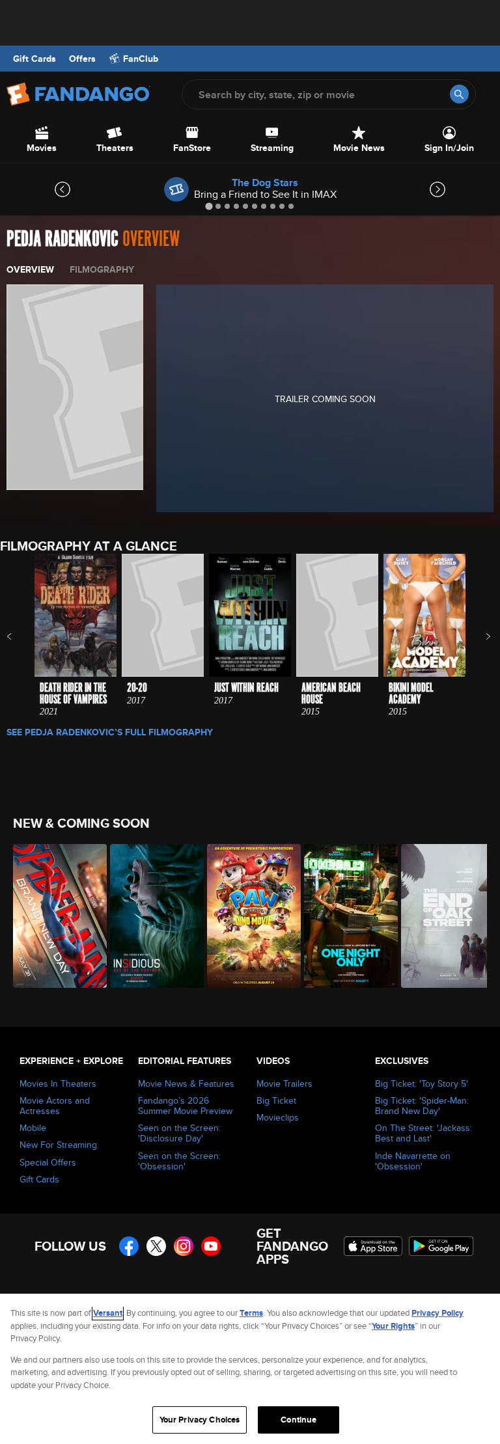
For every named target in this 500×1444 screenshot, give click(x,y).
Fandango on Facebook (129, 1246)
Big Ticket (276, 1100)
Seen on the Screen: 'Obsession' (179, 1161)
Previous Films (21, 636)
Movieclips (278, 1117)
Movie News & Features (186, 1083)
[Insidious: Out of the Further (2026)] (151, 916)
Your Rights (393, 1326)
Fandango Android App (441, 1246)
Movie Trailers (284, 1083)
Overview (30, 269)
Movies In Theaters (58, 1083)
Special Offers (48, 1162)
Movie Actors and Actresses (55, 1105)
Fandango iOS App (373, 1246)
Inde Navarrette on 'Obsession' (413, 1161)
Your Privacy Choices (200, 1419)
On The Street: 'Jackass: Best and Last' (423, 1133)
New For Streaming (58, 1144)
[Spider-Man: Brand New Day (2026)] (54, 916)
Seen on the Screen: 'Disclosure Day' (179, 1133)
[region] (250, 1369)
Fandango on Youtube (211, 1246)
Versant (107, 1313)
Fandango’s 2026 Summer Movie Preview (185, 1105)
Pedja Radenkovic (62, 239)
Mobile (33, 1127)
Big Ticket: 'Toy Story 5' (421, 1083)
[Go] (459, 94)
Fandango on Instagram (183, 1246)
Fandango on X (156, 1246)
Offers (82, 58)
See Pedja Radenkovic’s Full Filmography (110, 732)
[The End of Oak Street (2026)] (442, 916)
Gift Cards (34, 58)
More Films (479, 636)
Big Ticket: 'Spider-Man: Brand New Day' (422, 1105)
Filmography (102, 269)
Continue (298, 1419)
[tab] (208, 206)
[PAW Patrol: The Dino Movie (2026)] (248, 916)
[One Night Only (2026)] (345, 916)
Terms (251, 1313)
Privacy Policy (437, 1313)
